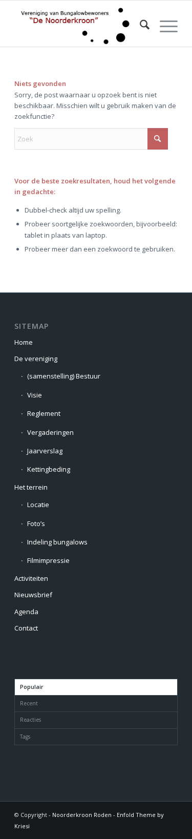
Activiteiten (31, 578)
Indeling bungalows (57, 542)
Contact (26, 628)
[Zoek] (140, 26)
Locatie (38, 504)
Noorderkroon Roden (82, 815)
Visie (34, 395)
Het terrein (31, 487)
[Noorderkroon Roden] (79, 26)
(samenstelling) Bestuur (63, 376)
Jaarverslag (44, 450)
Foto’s (36, 523)
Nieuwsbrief (33, 594)
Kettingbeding (48, 469)
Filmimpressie (48, 560)
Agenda (26, 611)
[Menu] (164, 26)
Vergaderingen (50, 432)
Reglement (43, 413)
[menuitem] (140, 26)
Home (23, 342)
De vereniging (35, 358)
